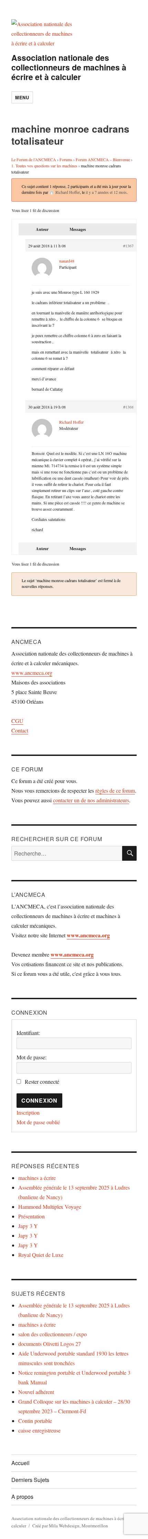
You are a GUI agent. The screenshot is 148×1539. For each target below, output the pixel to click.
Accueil (20, 1463)
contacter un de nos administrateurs (91, 800)
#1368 (128, 407)
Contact (19, 730)
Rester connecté (42, 1081)
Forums (66, 159)
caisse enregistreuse (39, 1430)
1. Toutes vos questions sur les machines (44, 165)
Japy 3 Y (28, 1225)
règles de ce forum (115, 790)
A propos (22, 1497)
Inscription (28, 1112)
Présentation (31, 1216)
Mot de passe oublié (38, 1122)
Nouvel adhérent (36, 1391)
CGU (17, 720)
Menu (22, 97)
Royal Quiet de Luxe (40, 1254)
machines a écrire (37, 1177)
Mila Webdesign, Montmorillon (78, 1526)
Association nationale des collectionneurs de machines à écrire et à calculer (68, 67)
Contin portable (35, 1420)
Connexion (39, 1100)
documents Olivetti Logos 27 (49, 1343)
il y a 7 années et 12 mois (106, 192)
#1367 (128, 245)
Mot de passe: (31, 1057)
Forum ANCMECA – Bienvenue (103, 159)
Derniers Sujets (30, 1480)
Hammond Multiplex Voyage (49, 1206)
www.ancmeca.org (31, 672)
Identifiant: (28, 1032)
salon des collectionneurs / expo (52, 1334)
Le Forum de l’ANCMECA (33, 159)
